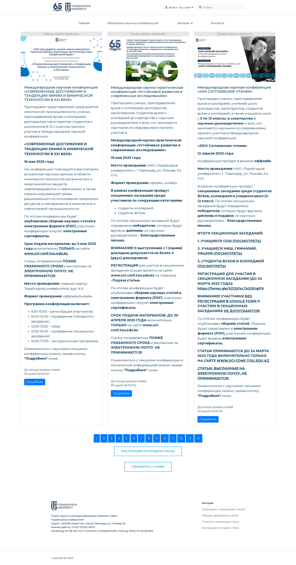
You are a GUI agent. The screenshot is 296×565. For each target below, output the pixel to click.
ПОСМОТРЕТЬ (247, 241)
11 (173, 438)
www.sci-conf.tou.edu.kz (46, 253)
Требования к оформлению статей (223, 509)
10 (164, 438)
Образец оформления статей (220, 515)
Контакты (217, 23)
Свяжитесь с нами (148, 466)
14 (198, 438)
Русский (184, 7)
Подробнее (34, 382)
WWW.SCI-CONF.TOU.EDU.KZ (243, 361)
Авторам (183, 23)
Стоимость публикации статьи (220, 521)
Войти (173, 7)
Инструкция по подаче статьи (148, 451)
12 (181, 438)
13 (189, 438)
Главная (84, 23)
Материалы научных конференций (133, 23)
